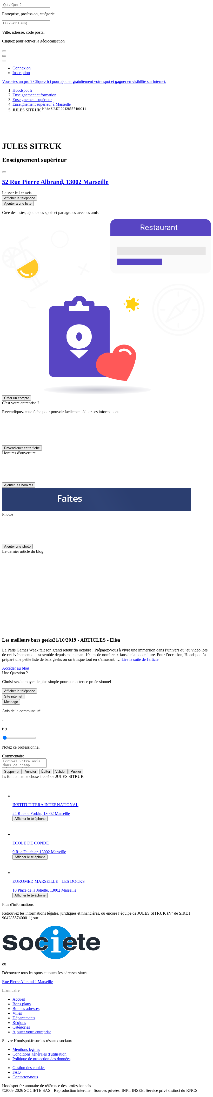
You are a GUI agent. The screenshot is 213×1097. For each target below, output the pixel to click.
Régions (19, 1022)
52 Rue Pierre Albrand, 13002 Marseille (55, 181)
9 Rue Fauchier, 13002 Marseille (39, 852)
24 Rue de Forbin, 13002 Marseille (41, 813)
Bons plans (21, 1004)
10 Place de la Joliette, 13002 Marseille (44, 890)
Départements (23, 1018)
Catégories (21, 1027)
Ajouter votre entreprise (31, 1032)
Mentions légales (26, 1049)
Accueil (18, 999)
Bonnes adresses (25, 1008)
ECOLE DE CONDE (30, 843)
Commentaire (13, 756)
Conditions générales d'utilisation (39, 1054)
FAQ (16, 1072)
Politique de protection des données (41, 1059)
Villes (17, 1013)
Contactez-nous (25, 1077)
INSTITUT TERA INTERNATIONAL (45, 804)
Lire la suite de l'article (140, 659)
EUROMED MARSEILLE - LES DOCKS (48, 881)
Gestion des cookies (28, 1067)
